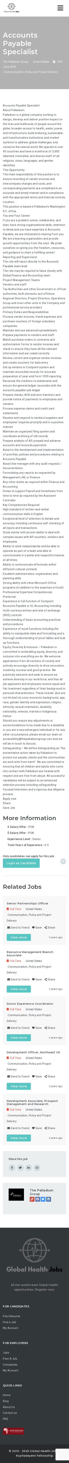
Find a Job (9, 1322)
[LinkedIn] (48, 1199)
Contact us (10, 1412)
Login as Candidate (21, 863)
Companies (10, 1364)
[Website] (32, 1199)
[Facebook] (37, 1199)
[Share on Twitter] (20, 1167)
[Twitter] (43, 1199)
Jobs (6, 1352)
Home (7, 1395)
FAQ (5, 1418)
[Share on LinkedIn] (28, 1167)
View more (19, 937)
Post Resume (11, 1316)
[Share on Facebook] (12, 1167)
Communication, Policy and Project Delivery (31, 71)
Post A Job (10, 1358)
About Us (9, 1407)
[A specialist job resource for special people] (19, 8)
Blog (6, 1401)
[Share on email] (37, 1167)
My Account (10, 1328)
